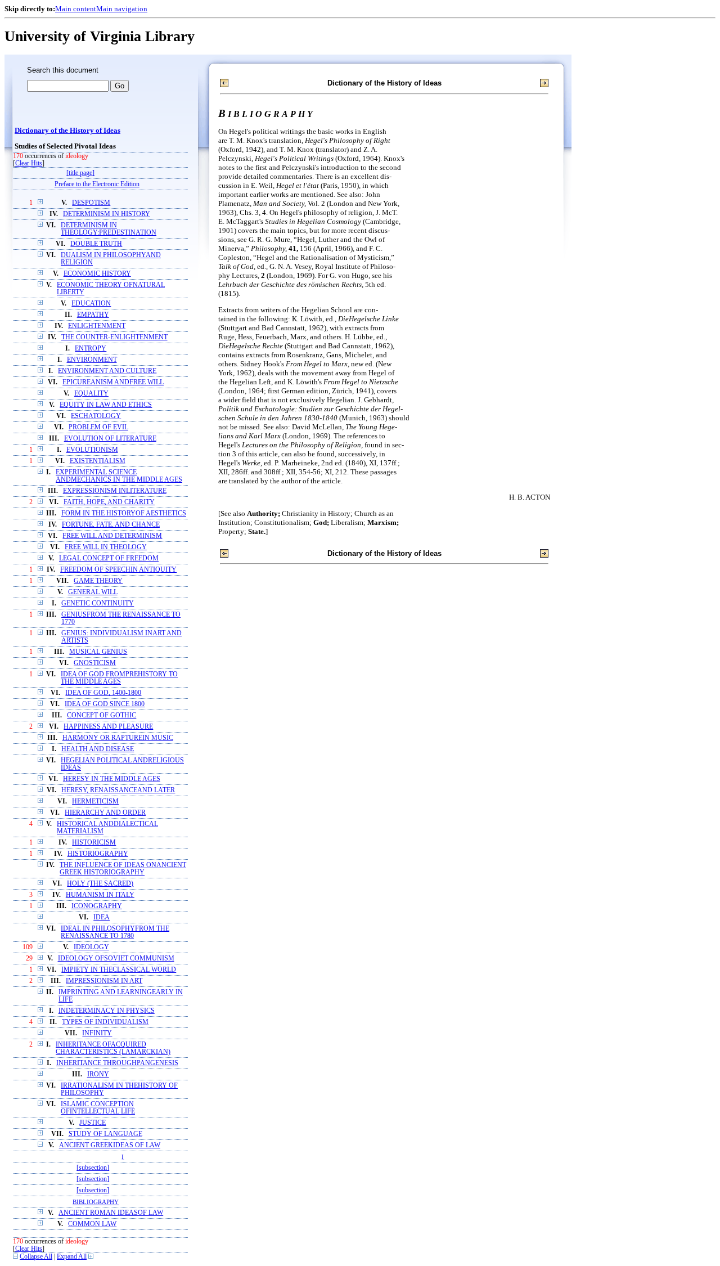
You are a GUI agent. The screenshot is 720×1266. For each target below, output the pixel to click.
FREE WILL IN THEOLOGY (106, 547)
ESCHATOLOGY (96, 416)
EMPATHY (93, 314)
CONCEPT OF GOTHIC (101, 715)
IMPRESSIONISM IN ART (104, 981)
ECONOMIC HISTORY (97, 273)
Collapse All (36, 1256)
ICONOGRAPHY (96, 906)
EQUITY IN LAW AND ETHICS (106, 404)
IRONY (98, 1074)
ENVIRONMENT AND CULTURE (107, 371)
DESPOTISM (91, 202)
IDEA (101, 917)
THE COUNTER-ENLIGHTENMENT (114, 337)
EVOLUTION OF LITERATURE (110, 438)
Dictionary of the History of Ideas (67, 130)
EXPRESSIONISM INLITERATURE (114, 491)
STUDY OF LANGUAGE (105, 1134)
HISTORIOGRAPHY (98, 854)
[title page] (80, 173)
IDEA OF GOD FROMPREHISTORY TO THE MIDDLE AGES (119, 678)
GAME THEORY (98, 581)
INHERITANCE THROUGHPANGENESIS (117, 1063)
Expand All (72, 1256)
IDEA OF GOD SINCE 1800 (105, 704)
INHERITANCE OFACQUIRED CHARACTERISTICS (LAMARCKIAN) (113, 1048)
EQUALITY (91, 393)
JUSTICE (92, 1122)
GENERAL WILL (93, 592)
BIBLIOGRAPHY (96, 1201)
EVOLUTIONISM (92, 450)
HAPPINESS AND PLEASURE (108, 726)
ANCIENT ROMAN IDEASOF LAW (110, 1212)
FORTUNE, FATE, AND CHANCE (111, 524)
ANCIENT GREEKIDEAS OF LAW (109, 1145)
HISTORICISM (94, 842)
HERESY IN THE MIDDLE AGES (111, 779)
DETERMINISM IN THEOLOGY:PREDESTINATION (108, 229)
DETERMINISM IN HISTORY (106, 214)
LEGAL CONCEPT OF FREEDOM (109, 558)
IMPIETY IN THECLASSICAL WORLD (118, 969)
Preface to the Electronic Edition (97, 184)
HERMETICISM (95, 801)
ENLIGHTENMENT (96, 326)
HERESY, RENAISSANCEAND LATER (118, 790)
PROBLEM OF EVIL (98, 427)
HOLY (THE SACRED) (100, 883)
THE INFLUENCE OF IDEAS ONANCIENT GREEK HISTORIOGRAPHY (123, 868)
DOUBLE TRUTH (96, 244)
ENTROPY (90, 348)
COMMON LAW (92, 1224)
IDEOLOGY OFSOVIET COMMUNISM (116, 958)
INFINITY (97, 1033)
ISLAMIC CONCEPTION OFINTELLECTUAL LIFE (98, 1108)
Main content (75, 9)
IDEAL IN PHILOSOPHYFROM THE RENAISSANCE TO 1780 (115, 932)
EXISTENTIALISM (97, 461)
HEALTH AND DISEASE (97, 749)
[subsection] (92, 1167)
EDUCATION (91, 303)
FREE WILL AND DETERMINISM (112, 536)
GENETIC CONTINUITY (97, 603)
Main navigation (121, 9)
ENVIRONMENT (92, 359)
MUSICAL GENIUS (98, 652)
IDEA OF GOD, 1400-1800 (103, 693)
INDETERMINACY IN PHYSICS (106, 1010)
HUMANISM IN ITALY (100, 895)
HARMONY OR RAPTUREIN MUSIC (117, 738)
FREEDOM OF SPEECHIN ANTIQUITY (118, 569)
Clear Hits (28, 163)
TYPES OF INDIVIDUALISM (105, 1022)
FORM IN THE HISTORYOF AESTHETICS (123, 513)
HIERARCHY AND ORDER (105, 812)
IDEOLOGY (91, 947)
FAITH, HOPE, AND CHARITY (109, 502)
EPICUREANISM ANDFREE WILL (113, 382)
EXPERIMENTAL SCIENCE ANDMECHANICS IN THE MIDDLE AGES (119, 476)
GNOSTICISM (95, 663)
